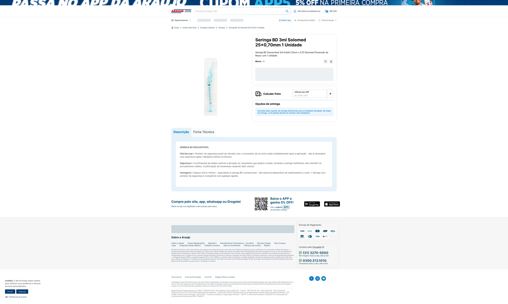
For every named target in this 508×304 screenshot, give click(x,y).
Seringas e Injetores (207, 28)
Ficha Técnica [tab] (203, 132)
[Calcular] (330, 94)
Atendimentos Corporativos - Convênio (237, 243)
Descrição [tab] (181, 132)
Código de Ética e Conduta (225, 277)
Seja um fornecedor (231, 245)
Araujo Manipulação (196, 243)
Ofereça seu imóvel (252, 245)
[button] (16, 297)
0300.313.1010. (314, 261)
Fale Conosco (280, 243)
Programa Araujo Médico (190, 245)
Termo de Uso (176, 277)
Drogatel (317, 247)
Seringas (222, 28)
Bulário (267, 245)
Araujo (176, 28)
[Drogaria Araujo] (181, 11)
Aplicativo (212, 243)
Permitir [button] (10, 292)
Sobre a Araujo (177, 243)
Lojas (173, 245)
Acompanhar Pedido (306, 20)
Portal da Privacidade (193, 277)
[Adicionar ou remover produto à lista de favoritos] (325, 61)
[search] (242, 11)
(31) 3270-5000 (315, 253)
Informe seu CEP (302, 92)
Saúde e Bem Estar (190, 28)
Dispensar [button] (22, 292)
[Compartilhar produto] (331, 61)
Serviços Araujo (264, 243)
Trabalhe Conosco (212, 245)
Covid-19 (208, 277)
